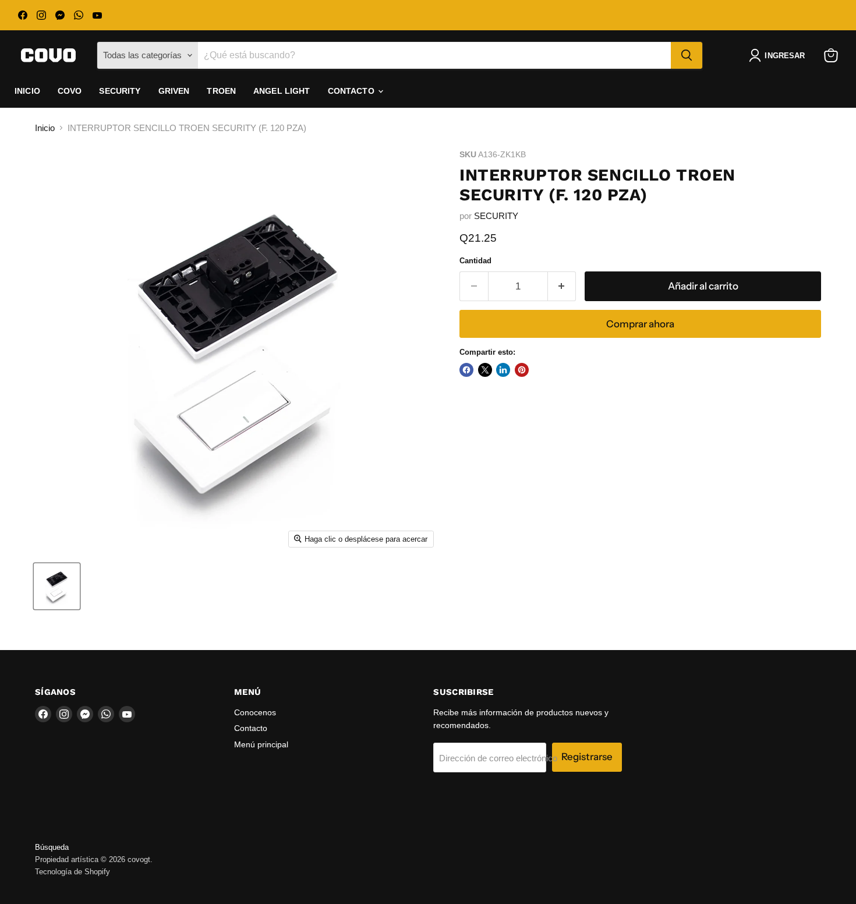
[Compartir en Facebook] (466, 370)
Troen (221, 91)
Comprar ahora (640, 324)
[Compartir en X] (485, 370)
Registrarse (587, 756)
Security (119, 91)
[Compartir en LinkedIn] (503, 370)
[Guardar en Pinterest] (522, 370)
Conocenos (255, 712)
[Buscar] (686, 55)
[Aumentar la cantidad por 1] (562, 286)
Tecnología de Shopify (72, 871)
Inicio (27, 91)
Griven (174, 91)
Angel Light (281, 91)
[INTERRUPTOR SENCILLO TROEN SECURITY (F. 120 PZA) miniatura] (57, 586)
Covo (70, 91)
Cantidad (475, 260)
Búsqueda (52, 847)
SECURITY (496, 216)
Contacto (352, 91)
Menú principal (261, 744)
